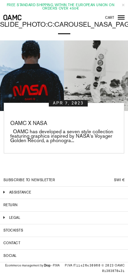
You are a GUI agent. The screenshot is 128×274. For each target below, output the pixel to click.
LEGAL (14, 217)
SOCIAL (10, 255)
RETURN (10, 205)
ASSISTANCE (20, 192)
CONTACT (11, 243)
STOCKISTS (13, 230)
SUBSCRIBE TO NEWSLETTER (29, 180)
